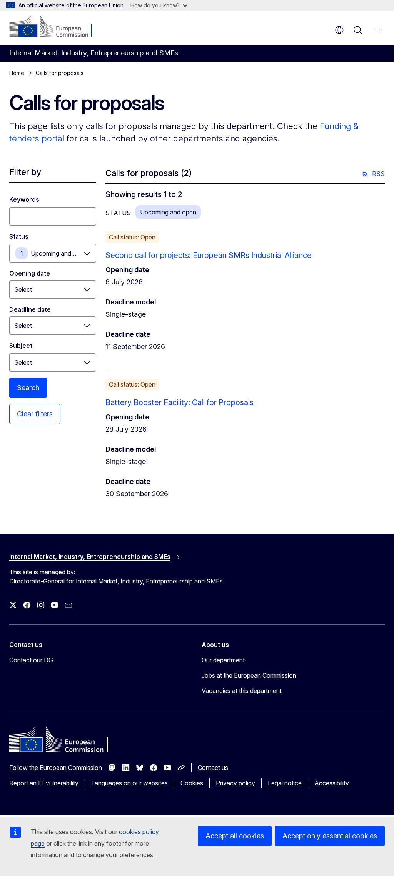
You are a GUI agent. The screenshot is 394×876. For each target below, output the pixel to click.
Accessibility (331, 783)
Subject (20, 345)
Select (23, 362)
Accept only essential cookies (329, 836)
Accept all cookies (234, 836)
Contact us (213, 767)
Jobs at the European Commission (249, 675)
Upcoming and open (59, 253)
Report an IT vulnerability (43, 783)
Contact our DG (31, 660)
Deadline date (30, 309)
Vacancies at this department (242, 691)
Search (28, 388)
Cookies (191, 783)
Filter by (25, 172)
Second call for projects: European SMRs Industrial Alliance (208, 255)
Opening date (29, 273)
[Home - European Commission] (56, 26)
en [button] (339, 30)
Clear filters (35, 414)
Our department (223, 660)
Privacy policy (235, 783)
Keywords (24, 199)
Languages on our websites (129, 783)
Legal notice (285, 783)
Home (16, 73)
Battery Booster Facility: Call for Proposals (179, 402)
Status (18, 236)
